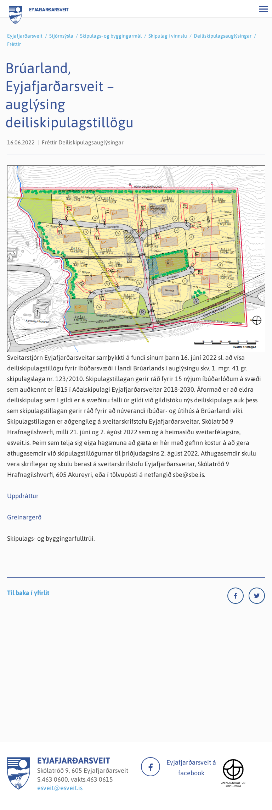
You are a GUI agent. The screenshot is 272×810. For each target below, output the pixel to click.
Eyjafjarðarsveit (24, 36)
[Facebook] (238, 597)
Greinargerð (24, 517)
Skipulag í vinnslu (167, 36)
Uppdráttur (23, 496)
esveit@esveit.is (60, 788)
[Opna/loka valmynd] (263, 9)
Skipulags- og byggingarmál (111, 36)
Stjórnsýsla (61, 36)
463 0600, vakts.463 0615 (77, 779)
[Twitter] (257, 597)
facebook (150, 766)
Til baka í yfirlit (28, 592)
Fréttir (14, 44)
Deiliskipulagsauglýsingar (222, 36)
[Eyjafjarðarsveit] (18, 787)
